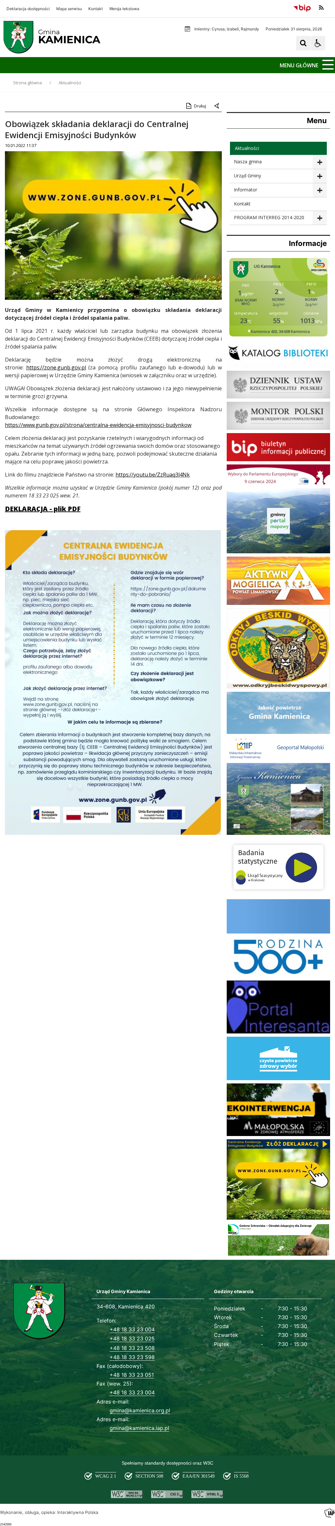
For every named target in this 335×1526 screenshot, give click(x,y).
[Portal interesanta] (278, 1031)
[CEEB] (278, 1218)
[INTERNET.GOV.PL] (278, 931)
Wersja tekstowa (124, 9)
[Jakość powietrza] (278, 732)
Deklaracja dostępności (28, 9)
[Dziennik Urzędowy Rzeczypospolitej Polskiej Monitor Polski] (278, 428)
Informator (245, 190)
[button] (318, 43)
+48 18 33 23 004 (132, 1329)
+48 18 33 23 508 (132, 1348)
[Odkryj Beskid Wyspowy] (278, 687)
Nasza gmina (248, 161)
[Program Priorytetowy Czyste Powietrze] (278, 1078)
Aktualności (247, 148)
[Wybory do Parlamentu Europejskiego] (278, 483)
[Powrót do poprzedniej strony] (217, 106)
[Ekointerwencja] (278, 1134)
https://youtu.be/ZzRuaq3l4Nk (152, 474)
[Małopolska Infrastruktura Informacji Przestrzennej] (278, 758)
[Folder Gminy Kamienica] (278, 833)
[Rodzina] (278, 975)
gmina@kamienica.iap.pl (139, 1428)
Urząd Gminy (247, 175)
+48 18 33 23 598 (132, 1357)
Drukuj (200, 106)
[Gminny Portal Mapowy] (278, 551)
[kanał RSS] (321, 7)
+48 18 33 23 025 (132, 1338)
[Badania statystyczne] (278, 894)
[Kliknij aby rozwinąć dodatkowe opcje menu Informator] (319, 190)
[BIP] (278, 459)
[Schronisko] (278, 1255)
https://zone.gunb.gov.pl (56, 367)
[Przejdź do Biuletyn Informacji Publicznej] (302, 7)
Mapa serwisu (69, 9)
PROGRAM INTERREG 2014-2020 (269, 217)
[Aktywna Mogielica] (278, 603)
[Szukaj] (303, 43)
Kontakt (95, 9)
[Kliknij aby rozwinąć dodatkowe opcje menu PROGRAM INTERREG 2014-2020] (319, 218)
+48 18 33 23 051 (132, 1375)
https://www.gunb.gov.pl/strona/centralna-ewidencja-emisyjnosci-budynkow (98, 425)
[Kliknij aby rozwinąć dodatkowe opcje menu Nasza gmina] (319, 162)
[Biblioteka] (278, 365)
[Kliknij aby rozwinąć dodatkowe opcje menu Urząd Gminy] (319, 176)
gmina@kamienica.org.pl (140, 1410)
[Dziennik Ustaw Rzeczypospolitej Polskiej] (278, 396)
